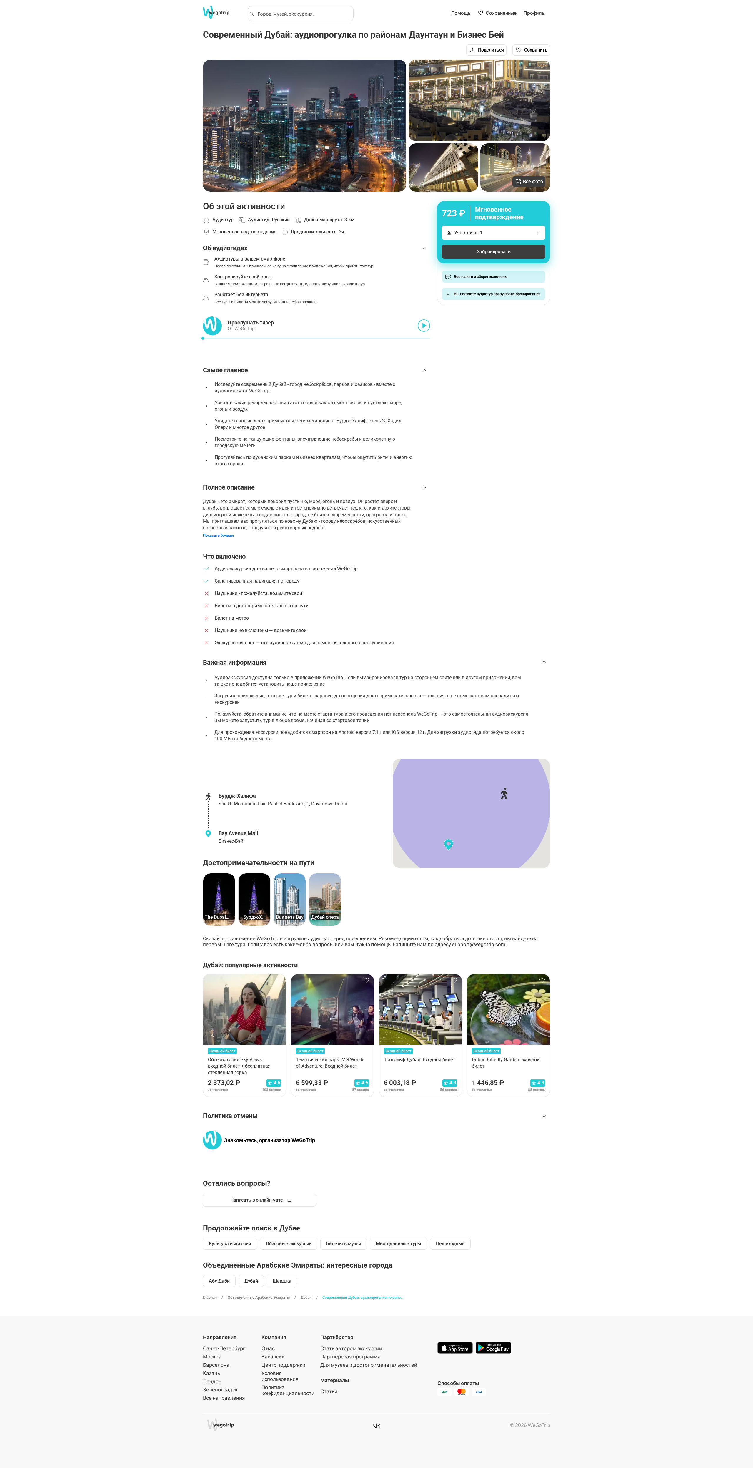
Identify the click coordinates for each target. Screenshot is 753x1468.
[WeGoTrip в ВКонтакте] (376, 1425)
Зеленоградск (220, 1389)
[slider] (202, 338)
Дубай (306, 1297)
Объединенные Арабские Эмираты (259, 1297)
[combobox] (303, 13)
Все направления (224, 1398)
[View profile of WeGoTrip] (212, 1140)
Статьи (328, 1391)
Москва (212, 1356)
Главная (210, 1297)
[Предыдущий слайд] (213, 1035)
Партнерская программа (350, 1356)
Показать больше (218, 535)
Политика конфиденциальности (287, 1390)
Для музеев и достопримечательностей (368, 1365)
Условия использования (280, 1376)
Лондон (212, 1381)
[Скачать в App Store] (455, 1348)
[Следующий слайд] (540, 1035)
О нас (268, 1348)
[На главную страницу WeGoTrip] (221, 12)
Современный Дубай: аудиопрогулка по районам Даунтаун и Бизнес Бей (363, 1297)
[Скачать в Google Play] (493, 1348)
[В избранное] (278, 980)
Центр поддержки (283, 1365)
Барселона (216, 1365)
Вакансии (273, 1356)
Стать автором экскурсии (351, 1348)
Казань (211, 1373)
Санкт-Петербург (224, 1348)
